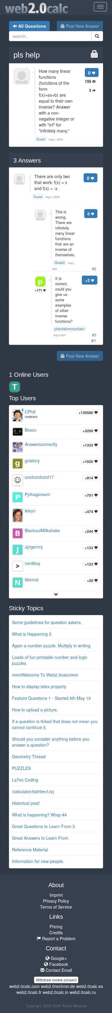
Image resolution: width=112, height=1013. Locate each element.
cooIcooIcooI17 (39, 477)
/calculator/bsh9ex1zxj (33, 791)
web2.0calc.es (89, 986)
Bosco (30, 430)
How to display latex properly (39, 686)
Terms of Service (56, 907)
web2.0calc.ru (83, 992)
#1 (93, 340)
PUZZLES (21, 768)
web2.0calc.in (55, 992)
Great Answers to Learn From (40, 838)
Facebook (58, 964)
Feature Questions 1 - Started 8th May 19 (51, 698)
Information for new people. (38, 861)
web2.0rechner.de (58, 986)
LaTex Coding (25, 780)
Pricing (56, 926)
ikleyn (30, 511)
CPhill (30, 412)
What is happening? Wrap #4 (39, 815)
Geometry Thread (29, 756)
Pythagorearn (37, 494)
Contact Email (58, 970)
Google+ (58, 958)
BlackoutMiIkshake (42, 530)
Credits (56, 932)
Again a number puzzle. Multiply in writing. (51, 645)
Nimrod (32, 580)
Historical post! (26, 803)
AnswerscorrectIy (41, 444)
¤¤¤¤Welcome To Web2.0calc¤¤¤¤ (45, 675)
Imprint (56, 895)
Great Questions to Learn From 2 (43, 826)
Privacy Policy (56, 901)
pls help (26, 54)
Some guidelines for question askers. (47, 622)
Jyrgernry (34, 547)
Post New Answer (82, 26)
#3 (94, 335)
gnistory (32, 461)
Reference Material (30, 850)
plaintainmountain (69, 328)
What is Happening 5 (31, 634)
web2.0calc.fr (29, 992)
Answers (27, 160)
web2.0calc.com (24, 986)
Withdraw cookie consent (56, 979)
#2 (94, 268)
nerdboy (32, 563)
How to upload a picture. (35, 710)
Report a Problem (58, 938)
